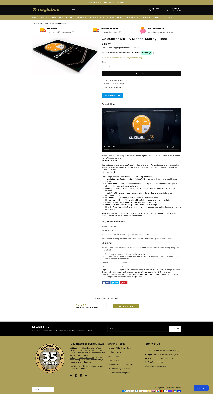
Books (141, 270)
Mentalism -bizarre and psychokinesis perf (119, 274)
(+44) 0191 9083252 (156, 362)
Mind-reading (155, 274)
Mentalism (166, 272)
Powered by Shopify (173, 387)
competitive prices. (86, 357)
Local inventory (135, 272)
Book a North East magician (119, 373)
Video (140, 277)
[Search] (130, 10)
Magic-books (147, 272)
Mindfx (164, 274)
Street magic (131, 277)
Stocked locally (119, 277)
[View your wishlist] (167, 9)
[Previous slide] (37, 2)
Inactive (125, 272)
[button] (176, 9)
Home (34, 23)
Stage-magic (107, 277)
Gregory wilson (108, 272)
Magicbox (161, 387)
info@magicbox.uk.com (157, 366)
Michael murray (143, 274)
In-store (117, 272)
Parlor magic (173, 274)
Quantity (105, 62)
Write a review (126, 306)
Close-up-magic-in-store (169, 270)
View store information (112, 87)
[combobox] (101, 10)
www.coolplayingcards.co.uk (119, 368)
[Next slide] (175, 2)
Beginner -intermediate (128, 270)
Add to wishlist (111, 95)
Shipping (116, 48)
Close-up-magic (151, 270)
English (36, 389)
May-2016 (157, 272)
